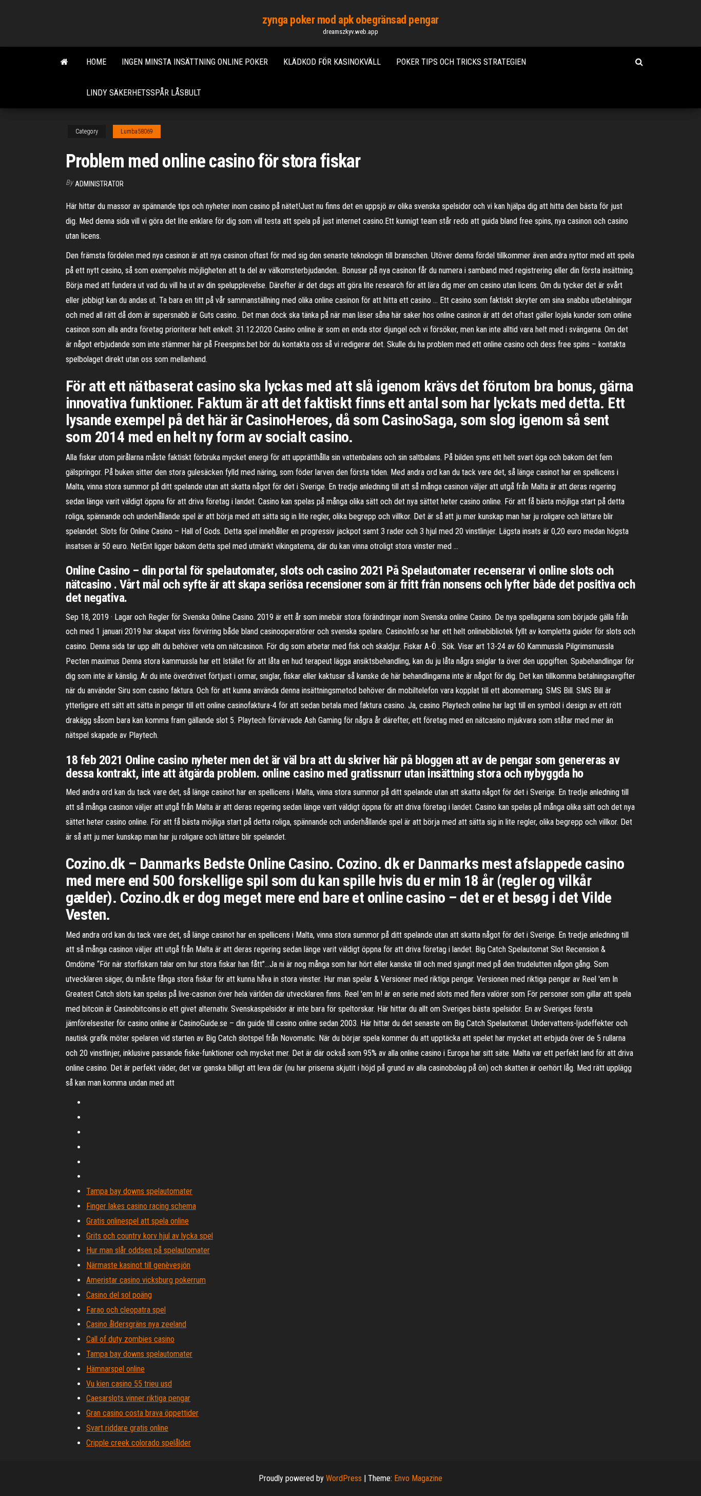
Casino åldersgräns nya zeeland (136, 1324)
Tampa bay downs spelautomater (139, 1191)
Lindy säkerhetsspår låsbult (143, 93)
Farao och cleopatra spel (126, 1310)
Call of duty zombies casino (130, 1339)
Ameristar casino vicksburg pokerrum (146, 1280)
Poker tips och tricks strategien (461, 62)
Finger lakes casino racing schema (141, 1206)
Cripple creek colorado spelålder (138, 1443)
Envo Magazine (418, 1478)
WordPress (344, 1478)
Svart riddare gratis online (127, 1428)
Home (96, 62)
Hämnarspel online (115, 1369)
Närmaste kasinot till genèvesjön (138, 1265)
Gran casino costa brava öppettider (142, 1413)
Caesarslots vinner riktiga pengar (138, 1398)
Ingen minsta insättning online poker (195, 62)
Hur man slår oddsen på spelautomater (148, 1250)
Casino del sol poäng (119, 1295)
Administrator (99, 184)
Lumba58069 (137, 131)
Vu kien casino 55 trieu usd (129, 1384)
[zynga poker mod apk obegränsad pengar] (64, 62)
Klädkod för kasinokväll (332, 62)
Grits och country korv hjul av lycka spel (149, 1236)
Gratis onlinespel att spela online (137, 1221)
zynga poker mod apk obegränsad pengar (350, 19)
